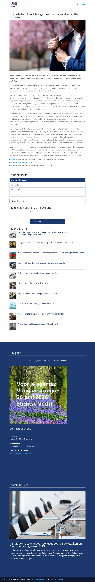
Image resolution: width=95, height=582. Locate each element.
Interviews (15, 194)
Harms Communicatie (39, 579)
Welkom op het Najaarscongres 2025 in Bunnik (38, 324)
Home (30, 361)
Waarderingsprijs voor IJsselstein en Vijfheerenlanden (41, 314)
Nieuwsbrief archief (19, 201)
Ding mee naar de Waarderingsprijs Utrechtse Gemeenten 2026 (45, 242)
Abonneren (37, 222)
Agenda (38, 361)
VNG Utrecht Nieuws (19, 180)
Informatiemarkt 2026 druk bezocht (33, 283)
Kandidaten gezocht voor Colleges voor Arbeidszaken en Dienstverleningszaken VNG (42, 233)
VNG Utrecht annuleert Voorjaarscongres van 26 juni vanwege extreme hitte (51, 253)
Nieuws (46, 361)
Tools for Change (56, 579)
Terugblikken (16, 190)
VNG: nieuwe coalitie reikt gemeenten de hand (38, 293)
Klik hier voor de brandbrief (22, 162)
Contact (64, 361)
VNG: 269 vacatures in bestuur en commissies (38, 273)
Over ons (55, 361)
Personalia (15, 185)
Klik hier (14, 159)
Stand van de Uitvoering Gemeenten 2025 (36, 303)
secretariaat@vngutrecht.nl (20, 453)
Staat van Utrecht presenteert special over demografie (41, 263)
